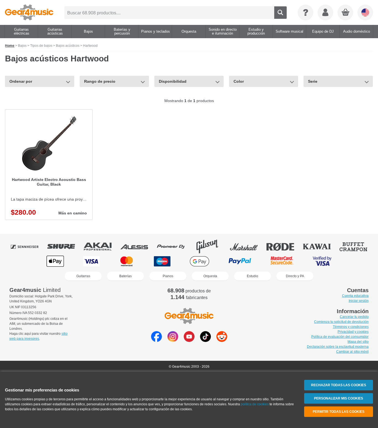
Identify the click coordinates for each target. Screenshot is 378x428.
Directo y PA (295, 276)
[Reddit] (221, 340)
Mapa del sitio (358, 342)
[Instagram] (172, 340)
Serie (312, 81)
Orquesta (210, 276)
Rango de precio (99, 81)
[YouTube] (189, 340)
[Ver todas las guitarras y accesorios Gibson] (211, 246)
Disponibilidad (173, 81)
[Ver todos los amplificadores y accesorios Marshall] (247, 246)
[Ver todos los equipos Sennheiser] (28, 246)
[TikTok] (205, 340)
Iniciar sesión (359, 301)
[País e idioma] (365, 12)
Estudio (252, 276)
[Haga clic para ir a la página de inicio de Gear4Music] (29, 12)
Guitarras (83, 276)
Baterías (125, 276)
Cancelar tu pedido (354, 317)
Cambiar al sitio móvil (352, 352)
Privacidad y (353, 332)
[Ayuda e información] (305, 12)
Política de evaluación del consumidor (340, 337)
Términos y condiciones (351, 327)
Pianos (168, 276)
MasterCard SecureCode (281, 261)
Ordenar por (20, 81)
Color (239, 81)
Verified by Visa (322, 261)
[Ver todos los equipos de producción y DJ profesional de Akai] (101, 246)
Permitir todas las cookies (338, 412)
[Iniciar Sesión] (325, 12)
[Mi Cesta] (345, 12)
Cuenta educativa (355, 296)
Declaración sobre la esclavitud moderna (338, 347)
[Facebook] (156, 340)
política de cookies (255, 404)
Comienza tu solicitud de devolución (341, 322)
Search (280, 12)
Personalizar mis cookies (338, 398)
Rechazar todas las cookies (338, 385)
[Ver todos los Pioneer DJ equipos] (174, 246)
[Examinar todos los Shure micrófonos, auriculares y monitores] (65, 246)
